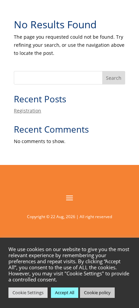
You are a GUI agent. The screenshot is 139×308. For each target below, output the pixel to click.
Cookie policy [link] (97, 292)
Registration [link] (27, 110)
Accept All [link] (64, 292)
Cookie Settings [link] (28, 292)
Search (113, 78)
